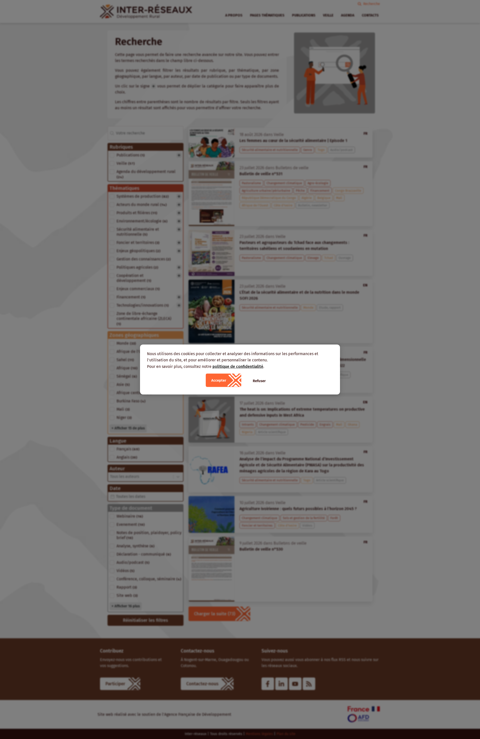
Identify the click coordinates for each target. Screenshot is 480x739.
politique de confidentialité (237, 366)
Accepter (218, 380)
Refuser (259, 381)
